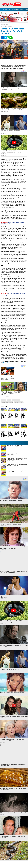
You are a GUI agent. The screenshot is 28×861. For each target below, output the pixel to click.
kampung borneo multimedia (7, 402)
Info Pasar (6, 24)
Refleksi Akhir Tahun (19, 402)
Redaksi (7, 9)
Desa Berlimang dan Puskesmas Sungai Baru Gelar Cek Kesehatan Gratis (16, 471)
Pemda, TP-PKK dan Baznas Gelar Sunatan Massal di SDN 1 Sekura (17, 465)
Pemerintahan (15, 9)
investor (9, 399)
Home (2, 9)
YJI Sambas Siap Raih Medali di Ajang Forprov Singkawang (15, 453)
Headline (3, 399)
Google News (6, 362)
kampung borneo (16, 399)
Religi (21, 9)
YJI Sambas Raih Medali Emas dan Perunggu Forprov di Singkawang (15, 446)
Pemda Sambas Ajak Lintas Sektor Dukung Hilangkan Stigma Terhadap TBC (17, 459)
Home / (2, 24)
